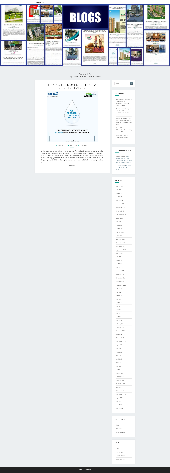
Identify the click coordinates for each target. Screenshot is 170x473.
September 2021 (121, 341)
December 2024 (120, 239)
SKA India (40, 2)
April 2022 (119, 317)
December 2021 (120, 331)
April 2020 (119, 369)
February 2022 (120, 324)
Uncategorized (120, 432)
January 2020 (120, 380)
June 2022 (119, 310)
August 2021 (119, 345)
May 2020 (118, 366)
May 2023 (118, 299)
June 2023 (119, 295)
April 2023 (119, 303)
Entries (119, 452)
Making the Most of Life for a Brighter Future (72, 86)
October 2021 (120, 338)
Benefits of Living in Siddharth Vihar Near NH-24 (123, 137)
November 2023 (120, 278)
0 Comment (84, 145)
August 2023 (119, 288)
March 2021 (119, 362)
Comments (120, 456)
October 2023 (120, 281)
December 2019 (120, 384)
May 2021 (118, 355)
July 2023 (118, 292)
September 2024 (121, 250)
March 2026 (119, 200)
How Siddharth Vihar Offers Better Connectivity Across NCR (124, 130)
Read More (72, 165)
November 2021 (120, 334)
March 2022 (119, 320)
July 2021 (118, 348)
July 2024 (118, 257)
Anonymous (119, 166)
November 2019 (120, 387)
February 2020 (120, 377)
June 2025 (119, 225)
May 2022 (118, 313)
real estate (119, 428)
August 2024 (119, 253)
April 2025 (119, 228)
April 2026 (119, 197)
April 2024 (119, 264)
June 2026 (119, 193)
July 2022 (118, 306)
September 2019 (121, 394)
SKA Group (73, 145)
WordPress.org (120, 459)
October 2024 (120, 246)
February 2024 (120, 267)
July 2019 (118, 401)
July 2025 (118, 221)
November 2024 (120, 243)
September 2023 (121, 285)
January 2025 (120, 236)
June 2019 (119, 405)
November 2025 (120, 207)
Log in (118, 448)
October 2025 (120, 211)
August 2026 (119, 186)
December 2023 (120, 274)
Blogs (117, 425)
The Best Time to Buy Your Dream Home (123, 168)
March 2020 (119, 373)
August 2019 (119, 398)
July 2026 (118, 190)
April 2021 (119, 359)
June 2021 (119, 352)
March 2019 (119, 408)
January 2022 (120, 327)
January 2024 (120, 271)
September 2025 (121, 214)
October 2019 (120, 391)
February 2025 (120, 232)
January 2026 (120, 204)
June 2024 (119, 260)
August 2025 (119, 218)
